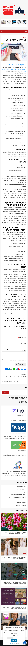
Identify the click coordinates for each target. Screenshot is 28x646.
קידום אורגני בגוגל (12, 643)
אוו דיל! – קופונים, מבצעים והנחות (18, 494)
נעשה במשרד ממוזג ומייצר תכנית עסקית (16, 69)
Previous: (15, 376)
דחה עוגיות (10, 637)
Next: (10, 380)
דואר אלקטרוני (22, 337)
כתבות (25, 528)
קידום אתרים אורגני (21, 489)
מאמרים (24, 37)
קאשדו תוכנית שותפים (21, 450)
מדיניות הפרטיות (14, 635)
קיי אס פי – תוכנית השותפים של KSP (18, 433)
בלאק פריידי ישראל (21, 486)
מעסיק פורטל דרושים (21, 505)
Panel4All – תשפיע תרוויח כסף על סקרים (16, 471)
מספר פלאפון (22, 343)
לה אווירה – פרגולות (21, 502)
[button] (25, 31)
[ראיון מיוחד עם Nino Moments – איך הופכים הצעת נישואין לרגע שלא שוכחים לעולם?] (14, 596)
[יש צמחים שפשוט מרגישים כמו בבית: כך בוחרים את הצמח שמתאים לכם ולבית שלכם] (14, 522)
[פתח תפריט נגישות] (25, 643)
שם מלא (23, 332)
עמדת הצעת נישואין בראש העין (19, 500)
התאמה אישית (17, 637)
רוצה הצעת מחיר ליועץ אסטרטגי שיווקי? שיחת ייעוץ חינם (14, 349)
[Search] (2, 31)
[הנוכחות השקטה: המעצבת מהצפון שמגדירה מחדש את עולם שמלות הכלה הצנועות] (14, 546)
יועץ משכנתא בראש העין (20, 492)
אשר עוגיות (14, 640)
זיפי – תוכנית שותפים (21, 415)
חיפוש (25, 387)
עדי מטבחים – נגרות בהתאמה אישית (17, 497)
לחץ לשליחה (20, 364)
